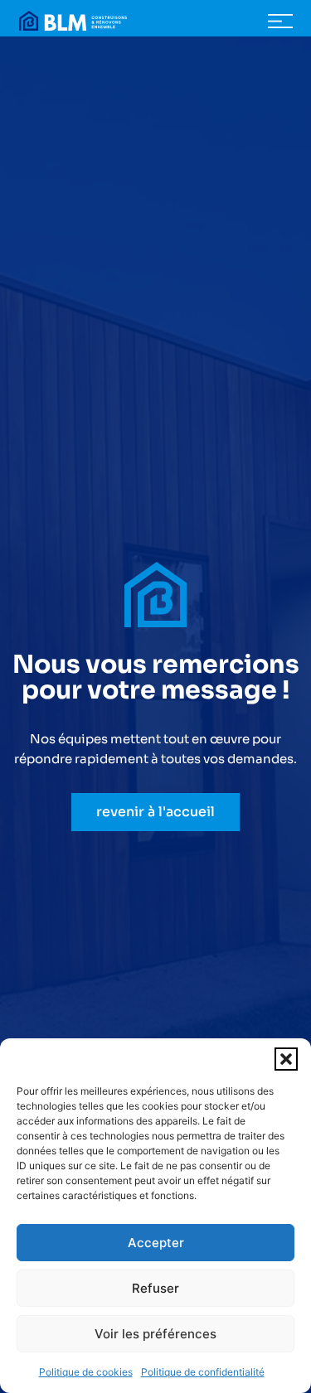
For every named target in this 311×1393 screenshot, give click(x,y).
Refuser (155, 1288)
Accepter (156, 1242)
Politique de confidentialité (203, 1372)
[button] (286, 1059)
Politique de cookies (86, 1372)
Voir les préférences (155, 1334)
